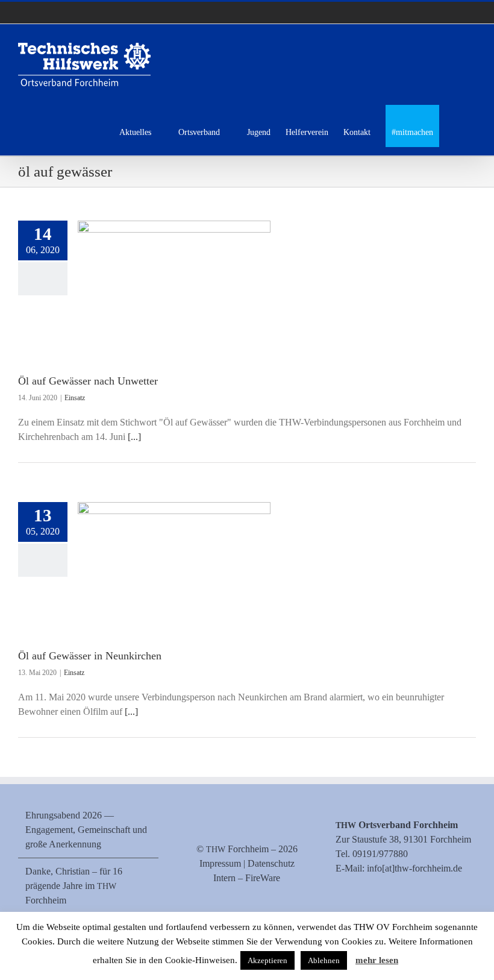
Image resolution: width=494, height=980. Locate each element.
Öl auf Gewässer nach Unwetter (88, 381)
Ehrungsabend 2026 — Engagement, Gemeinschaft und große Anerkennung (86, 829)
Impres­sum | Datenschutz (247, 863)
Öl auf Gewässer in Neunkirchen (89, 656)
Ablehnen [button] (324, 960)
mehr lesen (376, 960)
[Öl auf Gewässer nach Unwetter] (174, 285)
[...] (134, 437)
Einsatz (74, 398)
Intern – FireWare (246, 878)
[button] (457, 130)
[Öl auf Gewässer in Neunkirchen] (174, 563)
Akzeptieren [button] (267, 960)
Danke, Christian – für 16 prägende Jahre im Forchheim (73, 885)
